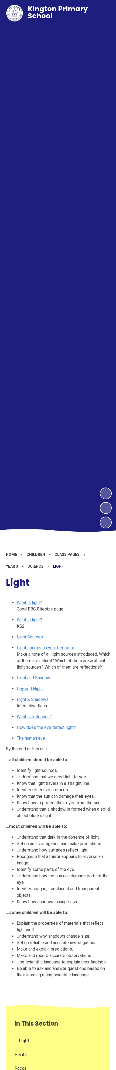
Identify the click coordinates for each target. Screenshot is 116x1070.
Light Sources (30, 637)
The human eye (31, 738)
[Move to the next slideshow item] (106, 493)
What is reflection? (34, 716)
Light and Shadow (33, 677)
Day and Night (30, 688)
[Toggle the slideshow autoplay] (106, 522)
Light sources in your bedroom (45, 647)
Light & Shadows (33, 699)
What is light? (29, 602)
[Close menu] (102, 13)
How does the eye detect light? (46, 727)
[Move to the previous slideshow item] (106, 508)
